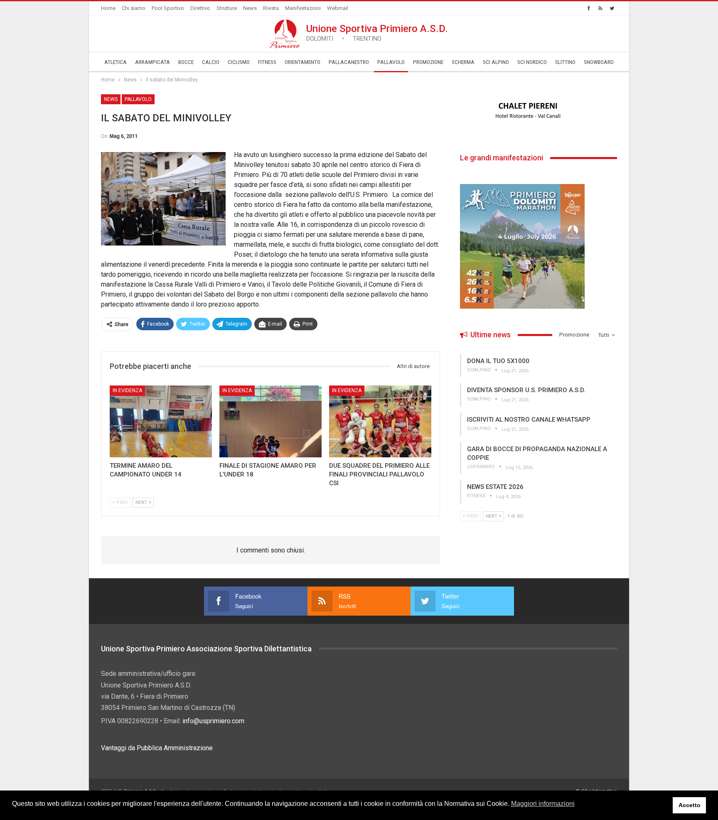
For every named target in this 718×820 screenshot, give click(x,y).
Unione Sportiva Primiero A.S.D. (377, 32)
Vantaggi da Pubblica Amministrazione (157, 748)
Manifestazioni (303, 8)
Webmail (337, 8)
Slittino (565, 62)
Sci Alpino (496, 62)
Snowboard (599, 62)
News (250, 8)
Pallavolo (391, 62)
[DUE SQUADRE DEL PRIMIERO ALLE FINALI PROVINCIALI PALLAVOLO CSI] (380, 421)
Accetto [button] (690, 805)
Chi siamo (133, 8)
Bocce (186, 62)
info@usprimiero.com (213, 721)
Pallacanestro (349, 62)
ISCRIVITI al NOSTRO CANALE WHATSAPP (528, 419)
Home (108, 8)
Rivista (271, 8)
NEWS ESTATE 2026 (495, 487)
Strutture (226, 8)
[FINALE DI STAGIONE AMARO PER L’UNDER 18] (270, 421)
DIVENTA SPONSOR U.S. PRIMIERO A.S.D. (526, 390)
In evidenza (127, 390)
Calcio (210, 62)
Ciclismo (239, 62)
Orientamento (302, 62)
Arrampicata (152, 62)
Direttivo (200, 8)
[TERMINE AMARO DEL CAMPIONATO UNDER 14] (161, 421)
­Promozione (428, 62)
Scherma (463, 62)
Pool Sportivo (168, 8)
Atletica (115, 62)
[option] (538, 111)
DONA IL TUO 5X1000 (498, 361)
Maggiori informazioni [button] (543, 803)
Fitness (267, 62)
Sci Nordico (532, 62)
